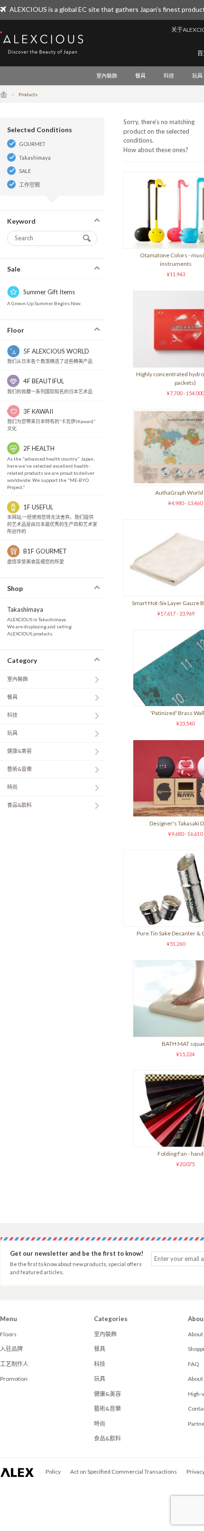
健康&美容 (19, 751)
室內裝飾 (106, 75)
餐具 (140, 75)
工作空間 (29, 184)
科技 (169, 75)
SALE (25, 171)
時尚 (12, 787)
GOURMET (32, 144)
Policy (53, 1471)
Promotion (14, 1378)
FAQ (193, 1364)
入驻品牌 (11, 1348)
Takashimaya (35, 157)
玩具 (12, 733)
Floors (8, 1334)
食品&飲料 (19, 805)
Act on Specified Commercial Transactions (123, 1471)
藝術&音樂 (19, 769)
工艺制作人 (14, 1364)
